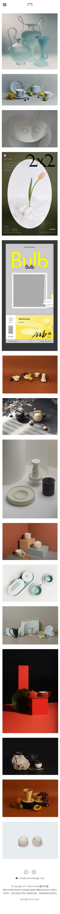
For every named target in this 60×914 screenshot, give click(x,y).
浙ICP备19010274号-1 (30, 899)
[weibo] (34, 872)
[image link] (30, 41)
